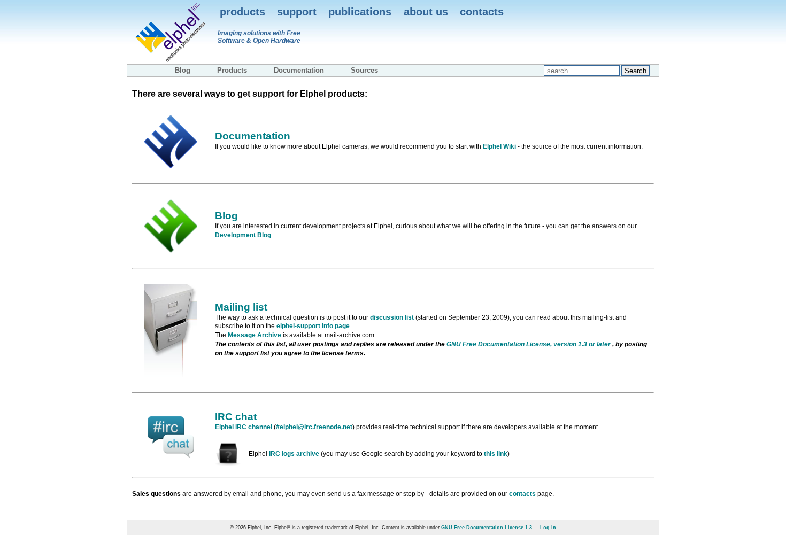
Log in (548, 527)
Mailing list (241, 307)
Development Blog (243, 235)
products (242, 12)
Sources (364, 70)
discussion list (392, 317)
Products (232, 70)
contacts (482, 12)
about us (426, 12)
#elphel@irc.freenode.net (314, 427)
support (297, 12)
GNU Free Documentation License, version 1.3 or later (529, 344)
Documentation (299, 70)
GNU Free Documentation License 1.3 (486, 527)
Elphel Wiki (499, 146)
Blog (182, 70)
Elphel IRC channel (243, 427)
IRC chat (236, 416)
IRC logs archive (294, 454)
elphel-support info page (313, 326)
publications (359, 12)
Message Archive (254, 335)
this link (495, 454)
